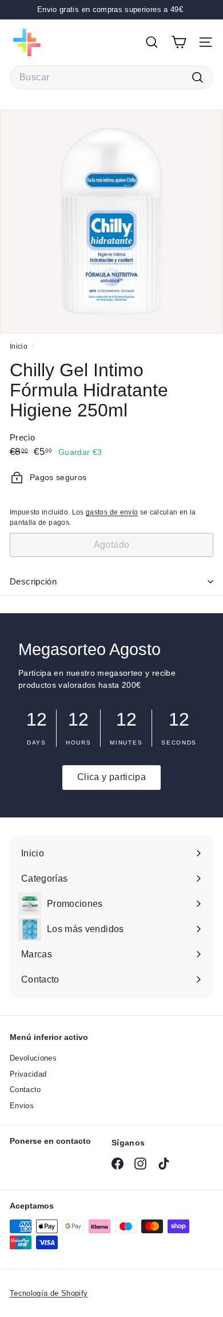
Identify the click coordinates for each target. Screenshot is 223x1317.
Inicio (19, 346)
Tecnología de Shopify (48, 1293)
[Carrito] (178, 42)
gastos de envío (112, 512)
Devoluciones (33, 1058)
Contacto (25, 1089)
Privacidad (28, 1074)
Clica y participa (111, 777)
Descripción (33, 581)
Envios (22, 1105)
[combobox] (111, 77)
